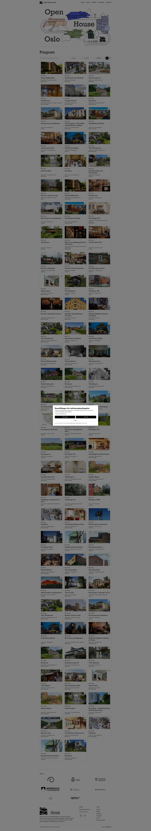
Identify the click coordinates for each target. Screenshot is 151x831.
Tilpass (75, 420)
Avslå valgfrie (65, 417)
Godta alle (86, 417)
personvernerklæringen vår (61, 413)
